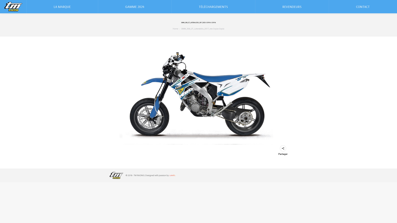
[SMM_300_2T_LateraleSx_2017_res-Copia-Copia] (198, 95)
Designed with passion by (157, 175)
